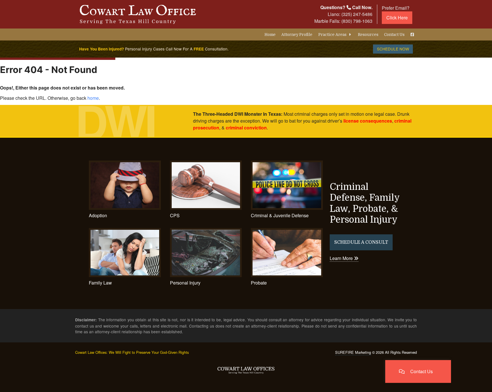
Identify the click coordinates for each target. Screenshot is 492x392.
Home (270, 35)
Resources (368, 35)
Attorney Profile (296, 35)
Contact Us (394, 35)
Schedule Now (393, 49)
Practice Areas (332, 35)
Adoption (98, 215)
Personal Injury (185, 282)
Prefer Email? (395, 13)
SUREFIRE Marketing (353, 352)
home (93, 98)
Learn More (342, 258)
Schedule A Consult (361, 242)
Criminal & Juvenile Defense (280, 215)
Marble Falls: (343, 21)
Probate (259, 282)
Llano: (350, 14)
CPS (175, 215)
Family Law (100, 282)
